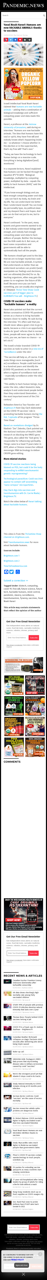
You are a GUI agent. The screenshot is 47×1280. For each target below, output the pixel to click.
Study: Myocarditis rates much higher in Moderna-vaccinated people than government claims (26, 1145)
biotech (22, 585)
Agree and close (22, 1265)
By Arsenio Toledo (28, 1012)
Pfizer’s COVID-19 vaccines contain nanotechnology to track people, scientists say (27, 1157)
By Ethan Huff (27, 1069)
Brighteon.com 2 (11, 561)
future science (28, 589)
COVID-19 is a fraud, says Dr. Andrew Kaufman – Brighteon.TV (28, 1028)
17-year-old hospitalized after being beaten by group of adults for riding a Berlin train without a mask (28, 1182)
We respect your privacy (35, 1241)
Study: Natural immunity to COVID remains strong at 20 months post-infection (27, 1086)
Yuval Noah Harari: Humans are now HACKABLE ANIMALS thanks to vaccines (27, 1132)
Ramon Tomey (22, 35)
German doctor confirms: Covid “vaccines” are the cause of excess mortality (27, 1098)
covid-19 (8, 589)
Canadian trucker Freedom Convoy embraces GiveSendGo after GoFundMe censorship (27, 982)
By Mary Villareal (28, 1091)
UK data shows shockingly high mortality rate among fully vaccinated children (26, 995)
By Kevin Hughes (28, 1032)
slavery (17, 595)
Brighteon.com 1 (11, 555)
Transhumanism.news (18, 542)
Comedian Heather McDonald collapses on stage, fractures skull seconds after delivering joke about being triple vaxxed (28, 1040)
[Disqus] (23, 797)
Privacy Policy (17, 1260)
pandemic (8, 595)
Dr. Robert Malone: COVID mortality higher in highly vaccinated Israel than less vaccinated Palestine (27, 1120)
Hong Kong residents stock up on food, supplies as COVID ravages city (28, 1193)
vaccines (33, 598)
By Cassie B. (26, 1000)
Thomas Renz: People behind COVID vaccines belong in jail (28, 1018)
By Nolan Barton (28, 1022)
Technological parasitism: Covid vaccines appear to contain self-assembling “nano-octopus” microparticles (23, 482)
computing (32, 585)
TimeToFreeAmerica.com (15, 566)
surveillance (28, 595)
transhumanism (11, 598)
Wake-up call (18, 1052)
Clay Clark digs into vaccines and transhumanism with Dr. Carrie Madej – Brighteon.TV (22, 493)
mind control (33, 592)
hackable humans (17, 592)
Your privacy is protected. (14, 645)
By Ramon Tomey (28, 1138)
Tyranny (24, 598)
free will (16, 589)
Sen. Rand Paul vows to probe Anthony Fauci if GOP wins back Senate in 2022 (26, 1204)
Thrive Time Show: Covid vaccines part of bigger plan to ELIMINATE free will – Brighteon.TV (21, 293)
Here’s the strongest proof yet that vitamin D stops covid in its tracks (27, 1075)
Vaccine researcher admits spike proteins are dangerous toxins (26, 1109)
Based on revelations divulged (18, 425)
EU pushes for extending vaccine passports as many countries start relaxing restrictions (27, 1169)
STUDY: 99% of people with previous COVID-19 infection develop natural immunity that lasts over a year (28, 1007)
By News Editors (27, 988)
